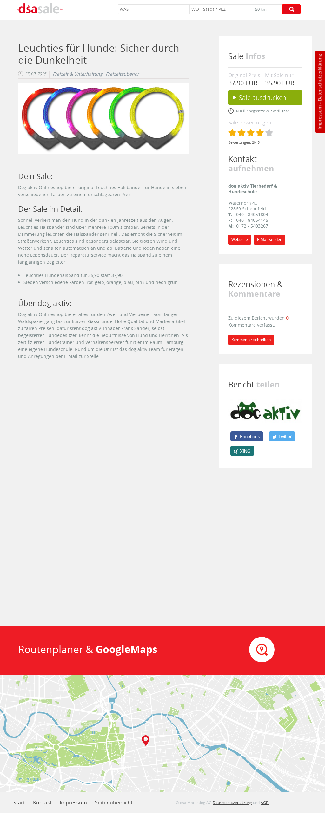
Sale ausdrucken (262, 97)
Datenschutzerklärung (319, 77)
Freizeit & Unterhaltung (78, 74)
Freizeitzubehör (122, 74)
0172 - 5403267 (252, 226)
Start (19, 802)
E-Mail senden (269, 239)
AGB (265, 802)
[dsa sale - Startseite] (40, 9)
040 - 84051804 (252, 214)
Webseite (239, 239)
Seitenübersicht (114, 802)
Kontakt (42, 802)
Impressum (319, 117)
